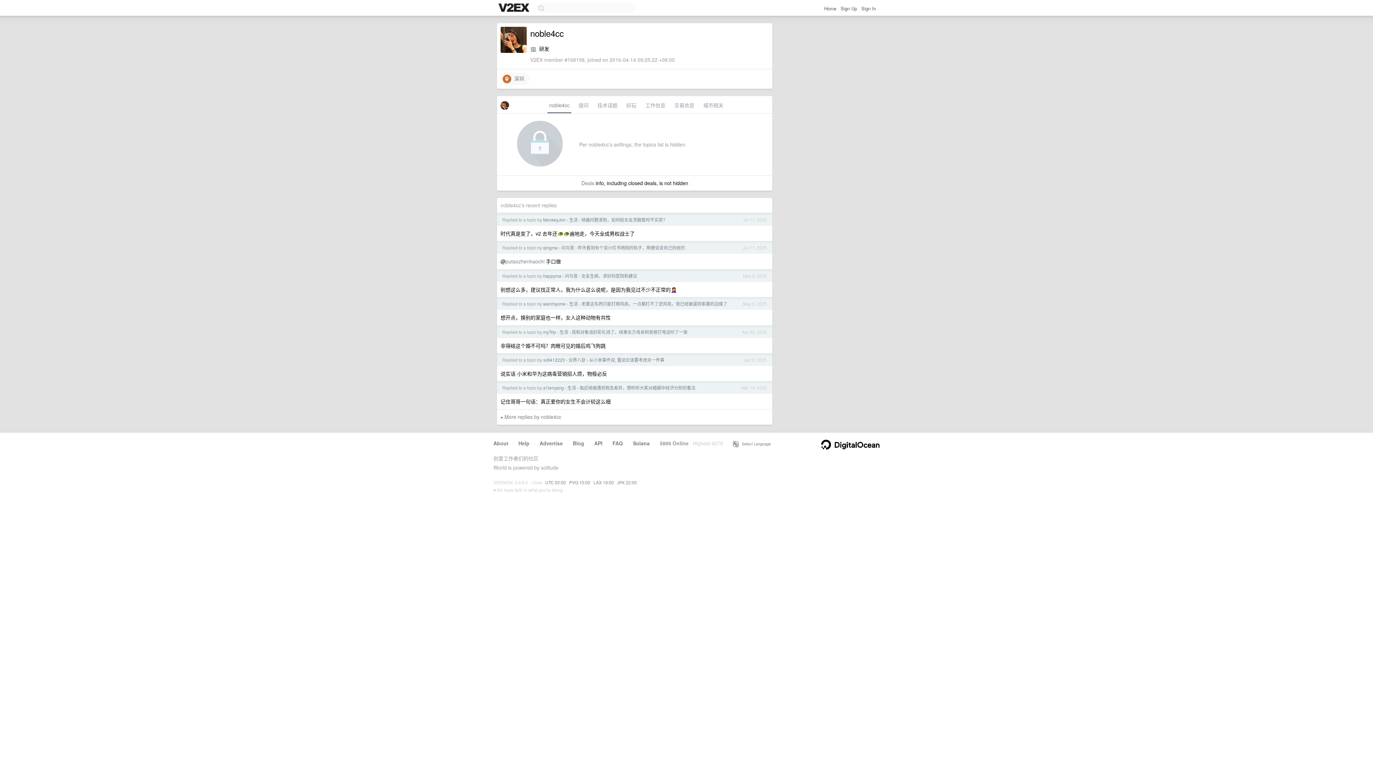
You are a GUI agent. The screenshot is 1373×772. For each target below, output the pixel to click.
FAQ (617, 443)
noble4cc (559, 105)
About (500, 443)
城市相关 (713, 105)
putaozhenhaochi (525, 261)
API (598, 443)
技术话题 (607, 105)
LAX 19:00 (604, 482)
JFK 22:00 (627, 482)
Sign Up (849, 8)
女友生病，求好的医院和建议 (609, 276)
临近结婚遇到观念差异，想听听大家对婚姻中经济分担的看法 (637, 388)
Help (524, 443)
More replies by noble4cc (533, 416)
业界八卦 (577, 360)
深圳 (517, 78)
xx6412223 (554, 360)
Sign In (868, 8)
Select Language (755, 443)
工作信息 (655, 105)
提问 (584, 105)
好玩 (631, 105)
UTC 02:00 (555, 482)
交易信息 (684, 105)
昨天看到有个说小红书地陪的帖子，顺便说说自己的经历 (631, 247)
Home (830, 8)
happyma (552, 276)
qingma (550, 247)
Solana (641, 443)
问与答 (567, 247)
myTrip (549, 332)
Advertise (551, 443)
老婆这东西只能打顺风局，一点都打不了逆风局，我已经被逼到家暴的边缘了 (654, 304)
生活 (573, 220)
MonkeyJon (554, 220)
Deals (587, 183)
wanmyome (554, 304)
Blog (578, 443)
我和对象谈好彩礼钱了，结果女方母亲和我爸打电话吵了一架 (630, 332)
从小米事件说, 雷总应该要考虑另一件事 (626, 360)
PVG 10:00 (579, 482)
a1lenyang (553, 388)
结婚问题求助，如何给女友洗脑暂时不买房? (623, 220)
